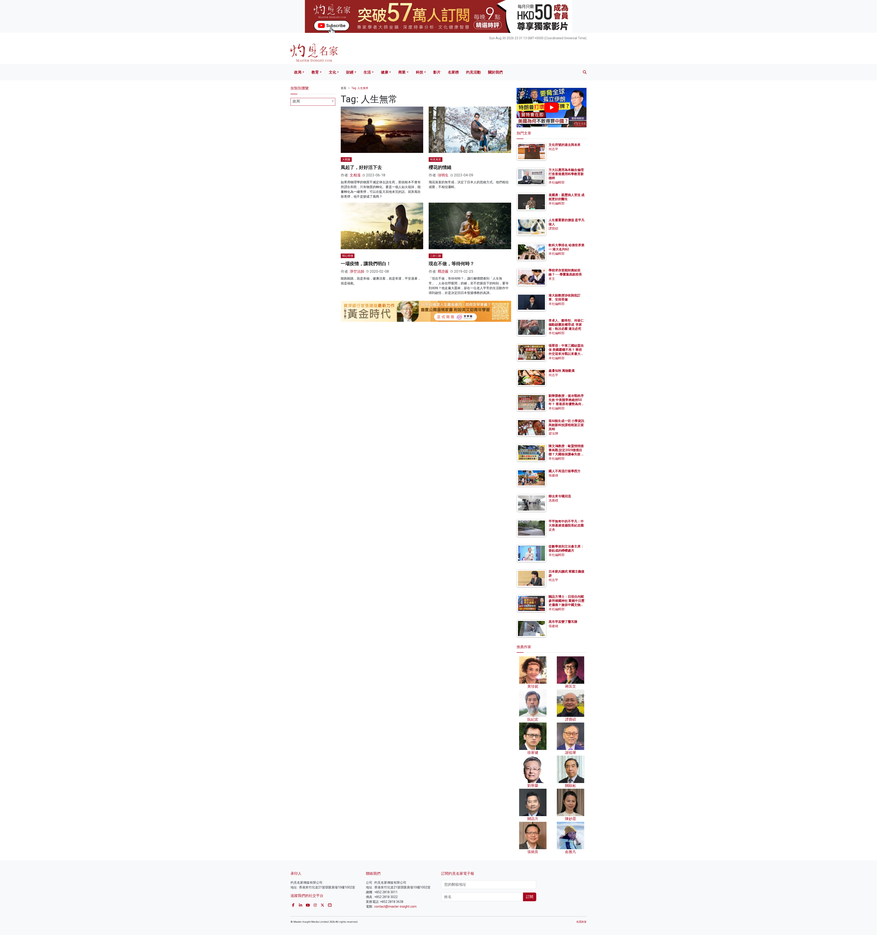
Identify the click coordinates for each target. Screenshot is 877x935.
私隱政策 (581, 921)
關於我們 (495, 72)
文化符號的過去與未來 (565, 145)
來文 (552, 278)
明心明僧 (347, 255)
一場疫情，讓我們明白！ (366, 263)
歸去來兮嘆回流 (560, 496)
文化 (332, 72)
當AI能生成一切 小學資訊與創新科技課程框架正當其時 (566, 425)
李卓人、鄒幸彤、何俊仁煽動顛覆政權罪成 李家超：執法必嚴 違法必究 (566, 324)
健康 (384, 72)
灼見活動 (473, 72)
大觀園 (346, 159)
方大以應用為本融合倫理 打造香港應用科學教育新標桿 (566, 174)
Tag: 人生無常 (359, 88)
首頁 (343, 88)
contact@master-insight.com (395, 906)
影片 (437, 72)
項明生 (443, 175)
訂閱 (529, 897)
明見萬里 (435, 159)
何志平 (553, 149)
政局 (297, 72)
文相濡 (355, 175)
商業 (402, 72)
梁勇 (552, 530)
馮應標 (553, 500)
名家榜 (453, 72)
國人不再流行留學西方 (565, 471)
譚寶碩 (553, 228)
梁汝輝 (553, 433)
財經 (350, 72)
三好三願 (435, 255)
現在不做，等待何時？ (451, 263)
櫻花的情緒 (440, 167)
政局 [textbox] (296, 101)
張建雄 (553, 475)
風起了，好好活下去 (361, 167)
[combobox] (313, 102)
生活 (367, 72)
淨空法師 (357, 271)
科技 (419, 72)
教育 (315, 72)
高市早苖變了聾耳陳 (563, 621)
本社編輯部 (557, 182)
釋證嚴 (443, 271)
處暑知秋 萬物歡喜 (562, 370)
